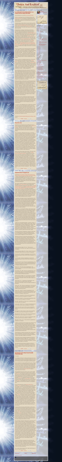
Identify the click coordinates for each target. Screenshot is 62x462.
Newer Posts (17, 453)
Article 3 (18, 380)
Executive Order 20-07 (18, 18)
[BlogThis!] (29, 118)
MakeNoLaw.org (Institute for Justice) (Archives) (42, 72)
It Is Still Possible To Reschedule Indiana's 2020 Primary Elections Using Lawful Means (24, 12)
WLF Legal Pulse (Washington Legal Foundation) (42, 74)
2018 (39, 48)
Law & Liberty (39, 62)
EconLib (38, 63)
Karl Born (42, 11)
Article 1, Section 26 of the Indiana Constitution (24, 153)
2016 (39, 50)
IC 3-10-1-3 (18, 373)
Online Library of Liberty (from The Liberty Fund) (41, 61)
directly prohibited (22, 42)
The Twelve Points (39, 78)
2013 (39, 54)
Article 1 (19, 394)
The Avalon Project (39, 67)
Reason (38, 71)
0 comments (25, 118)
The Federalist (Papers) (40, 68)
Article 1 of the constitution (23, 184)
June (39, 35)
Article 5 (20, 412)
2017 (39, 49)
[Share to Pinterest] (30, 450)
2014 (39, 53)
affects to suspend (29, 26)
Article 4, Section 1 (27, 378)
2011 (39, 57)
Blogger (32, 459)
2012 (39, 55)
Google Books (39, 65)
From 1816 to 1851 (18, 122)
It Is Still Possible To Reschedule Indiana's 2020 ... (43, 39)
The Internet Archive (40, 64)
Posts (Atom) (20, 455)
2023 (39, 26)
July (39, 34)
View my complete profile (43, 12)
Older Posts (34, 453)
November (40, 31)
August (40, 32)
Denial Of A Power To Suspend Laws (22, 172)
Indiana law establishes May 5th (22, 25)
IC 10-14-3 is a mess (30, 35)
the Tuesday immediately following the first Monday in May (27, 116)
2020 (39, 30)
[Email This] (28, 118)
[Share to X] (29, 168)
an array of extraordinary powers (26, 38)
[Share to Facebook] (30, 118)
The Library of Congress (40, 66)
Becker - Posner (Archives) (40, 77)
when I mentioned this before (29, 15)
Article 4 (19, 410)
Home (26, 453)
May (39, 36)
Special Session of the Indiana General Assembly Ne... (42, 44)
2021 (39, 29)
